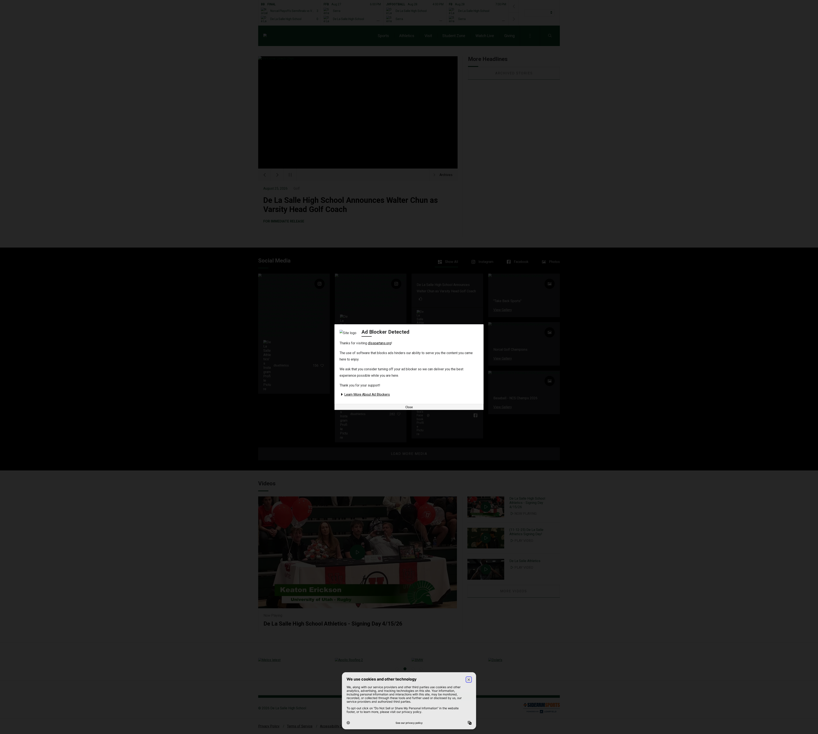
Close (409, 407)
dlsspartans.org (379, 343)
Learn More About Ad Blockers (367, 394)
